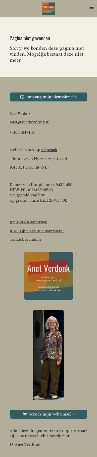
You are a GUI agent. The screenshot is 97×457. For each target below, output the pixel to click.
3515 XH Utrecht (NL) (29, 167)
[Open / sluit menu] (91, 8)
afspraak (49, 150)
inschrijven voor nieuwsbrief (37, 230)
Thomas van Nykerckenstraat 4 (38, 158)
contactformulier (26, 239)
